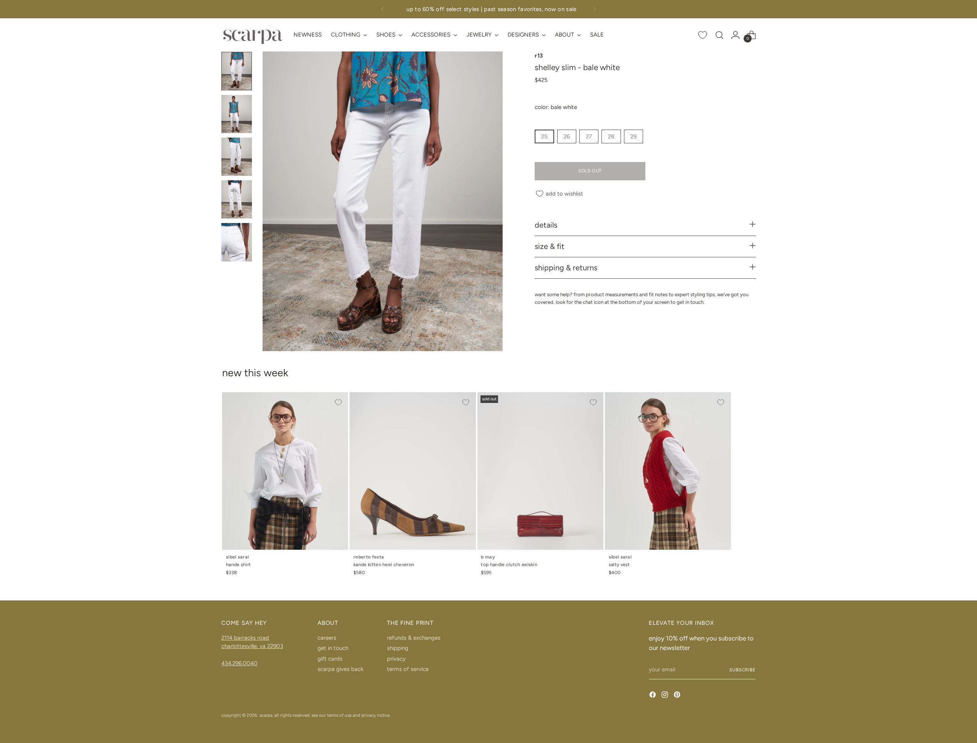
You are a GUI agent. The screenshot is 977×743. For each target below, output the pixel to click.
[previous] (382, 9)
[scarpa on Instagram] (665, 696)
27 (589, 136)
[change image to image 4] (236, 199)
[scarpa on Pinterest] (677, 696)
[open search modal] (719, 35)
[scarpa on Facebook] (653, 696)
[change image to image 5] (236, 242)
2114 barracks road (245, 637)
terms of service (408, 669)
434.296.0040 (239, 663)
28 (611, 136)
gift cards (330, 658)
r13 (539, 55)
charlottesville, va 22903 (252, 646)
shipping (397, 648)
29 (633, 136)
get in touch (333, 648)
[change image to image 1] (236, 71)
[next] (594, 9)
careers (327, 637)
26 (567, 136)
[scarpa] (251, 35)
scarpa (266, 715)
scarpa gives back (340, 669)
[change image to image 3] (236, 157)
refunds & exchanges (413, 637)
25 (544, 136)
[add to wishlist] (338, 402)
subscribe (742, 669)
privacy (396, 658)
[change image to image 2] (236, 114)
